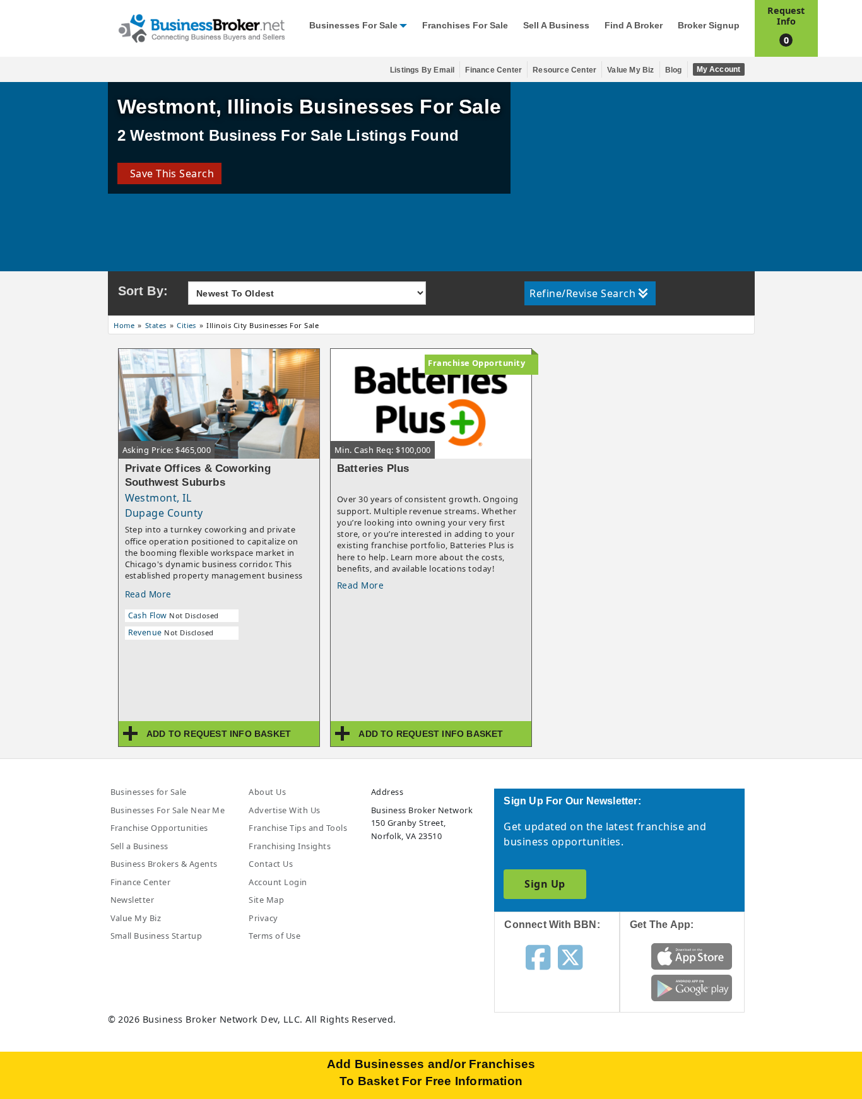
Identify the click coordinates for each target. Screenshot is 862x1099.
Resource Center (564, 70)
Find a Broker (634, 25)
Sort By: (143, 291)
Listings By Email (422, 70)
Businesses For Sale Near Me (167, 810)
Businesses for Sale (353, 25)
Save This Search (169, 173)
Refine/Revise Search (582, 293)
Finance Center (493, 70)
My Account (719, 69)
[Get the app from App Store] (692, 955)
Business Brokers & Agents (164, 863)
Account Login (278, 882)
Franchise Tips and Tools (298, 827)
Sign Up (544, 884)
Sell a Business (556, 25)
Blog (673, 70)
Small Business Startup (156, 935)
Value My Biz (630, 70)
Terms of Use (274, 935)
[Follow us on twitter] (570, 956)
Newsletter (132, 899)
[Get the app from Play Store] (692, 986)
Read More (148, 594)
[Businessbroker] (201, 27)
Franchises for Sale (465, 25)
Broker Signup (709, 25)
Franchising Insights (290, 846)
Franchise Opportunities (159, 827)
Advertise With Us (284, 810)
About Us (267, 791)
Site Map (266, 899)
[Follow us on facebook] (538, 956)
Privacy (263, 918)
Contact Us (271, 863)
